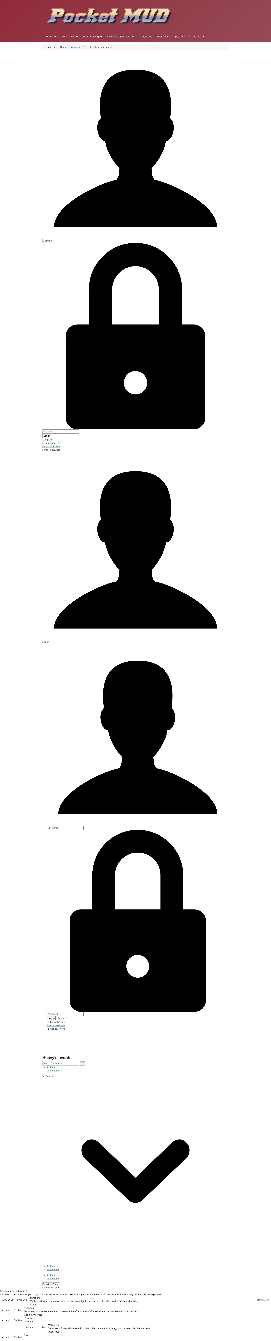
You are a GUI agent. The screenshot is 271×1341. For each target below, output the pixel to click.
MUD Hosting (91, 36)
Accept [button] (6, 1310)
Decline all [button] (22, 1299)
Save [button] (26, 1335)
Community (68, 36)
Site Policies (182, 36)
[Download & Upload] (132, 36)
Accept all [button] (7, 1299)
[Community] (76, 36)
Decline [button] (18, 1310)
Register (48, 439)
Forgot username (51, 446)
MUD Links (163, 36)
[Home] (54, 36)
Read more (263, 1299)
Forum (197, 36)
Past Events (53, 1070)
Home (49, 36)
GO (82, 1063)
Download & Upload (119, 36)
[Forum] (203, 36)
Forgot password (51, 449)
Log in (46, 435)
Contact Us (145, 36)
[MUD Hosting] (100, 36)
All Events (52, 1067)
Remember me (52, 443)
